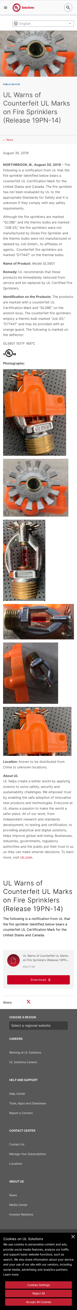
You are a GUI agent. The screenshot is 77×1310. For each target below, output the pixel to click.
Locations (15, 1163)
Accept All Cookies (38, 1302)
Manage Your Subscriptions (27, 1154)
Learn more (10, 1274)
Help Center (17, 1093)
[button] (5, 7)
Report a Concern (21, 1113)
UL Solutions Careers (23, 1062)
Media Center (18, 1204)
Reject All (38, 1293)
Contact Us (16, 1144)
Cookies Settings (38, 1285)
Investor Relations (21, 1214)
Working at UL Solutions (25, 1052)
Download (38, 979)
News (9, 139)
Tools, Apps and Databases (27, 1103)
